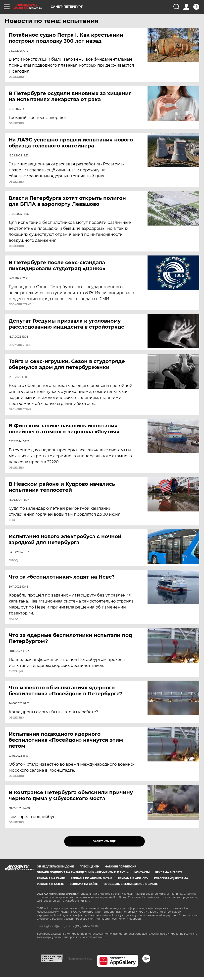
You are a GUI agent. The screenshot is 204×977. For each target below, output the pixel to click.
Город (13, 560)
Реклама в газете (168, 872)
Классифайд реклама (171, 878)
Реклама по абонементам (91, 878)
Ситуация (16, 671)
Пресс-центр (89, 866)
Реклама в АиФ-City (133, 878)
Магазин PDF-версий (120, 866)
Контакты (142, 872)
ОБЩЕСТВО (16, 77)
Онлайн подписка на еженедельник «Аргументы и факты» (83, 872)
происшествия (20, 304)
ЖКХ (12, 520)
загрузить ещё (104, 841)
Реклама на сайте (51, 878)
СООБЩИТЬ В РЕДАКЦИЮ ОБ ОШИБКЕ (130, 884)
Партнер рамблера (80, 958)
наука (13, 619)
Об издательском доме (55, 866)
